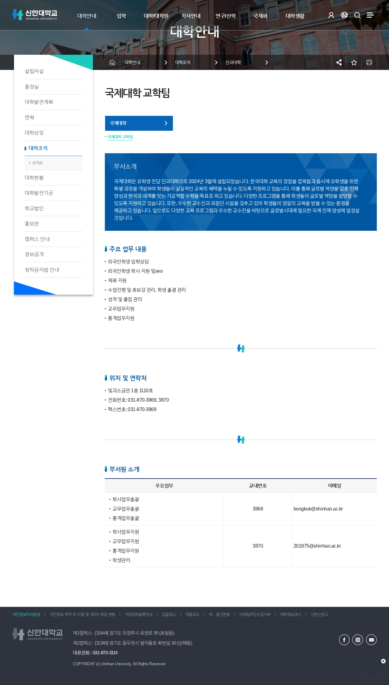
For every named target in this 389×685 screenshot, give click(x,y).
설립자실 (34, 71)
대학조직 (38, 148)
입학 (121, 16)
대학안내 (86, 16)
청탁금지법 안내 (42, 270)
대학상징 (34, 133)
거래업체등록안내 (139, 614)
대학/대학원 (156, 16)
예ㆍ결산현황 (219, 614)
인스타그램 (357, 639)
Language (344, 15)
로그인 (331, 15)
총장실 (32, 87)
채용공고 (192, 614)
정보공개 (34, 254)
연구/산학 (225, 16)
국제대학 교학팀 (120, 136)
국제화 (260, 16)
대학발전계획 (39, 102)
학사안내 (190, 16)
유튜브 (371, 639)
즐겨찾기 (354, 62)
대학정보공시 (290, 614)
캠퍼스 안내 (37, 239)
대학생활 (295, 16)
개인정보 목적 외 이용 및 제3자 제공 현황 (82, 614)
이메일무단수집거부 (255, 614)
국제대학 (118, 123)
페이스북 (344, 639)
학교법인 (34, 208)
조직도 (37, 163)
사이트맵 (370, 15)
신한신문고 (319, 614)
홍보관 (32, 224)
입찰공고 (169, 614)
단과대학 (233, 62)
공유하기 (338, 62)
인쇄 (369, 62)
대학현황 (34, 178)
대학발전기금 (39, 193)
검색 (357, 15)
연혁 (29, 117)
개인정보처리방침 (26, 614)
